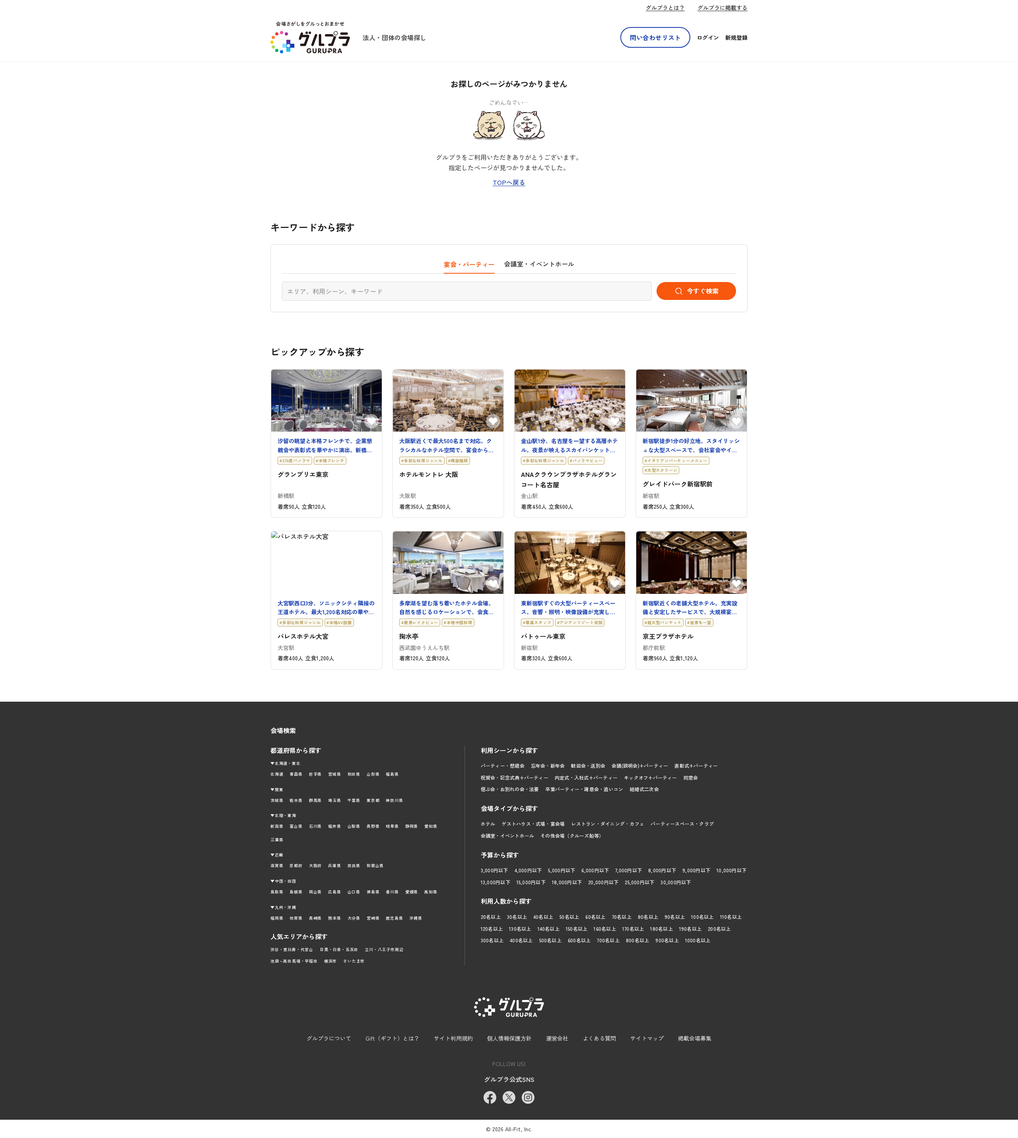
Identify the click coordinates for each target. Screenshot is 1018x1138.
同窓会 (691, 777)
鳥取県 (276, 892)
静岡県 (411, 826)
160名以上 (605, 928)
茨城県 (276, 800)
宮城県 (334, 774)
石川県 (315, 826)
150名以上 (576, 928)
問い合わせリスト (655, 37)
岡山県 (315, 892)
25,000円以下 (639, 882)
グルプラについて (329, 1038)
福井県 (334, 826)
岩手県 (315, 774)
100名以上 (702, 916)
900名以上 (666, 940)
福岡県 (276, 918)
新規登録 (736, 37)
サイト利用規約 (453, 1038)
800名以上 (637, 940)
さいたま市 (354, 961)
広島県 (334, 892)
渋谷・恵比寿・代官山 (291, 949)
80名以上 (648, 916)
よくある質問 (599, 1038)
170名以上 (633, 928)
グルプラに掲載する (722, 8)
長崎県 (315, 918)
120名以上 (492, 928)
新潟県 (276, 826)
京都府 (295, 865)
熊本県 (334, 918)
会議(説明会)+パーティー (640, 765)
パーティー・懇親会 (503, 765)
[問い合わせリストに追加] (371, 421)
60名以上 (595, 916)
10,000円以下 (731, 870)
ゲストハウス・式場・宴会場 (533, 823)
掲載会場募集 (694, 1038)
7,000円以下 (628, 870)
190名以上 (690, 928)
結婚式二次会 (644, 789)
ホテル (488, 823)
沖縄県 (416, 918)
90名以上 (674, 916)
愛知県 (430, 826)
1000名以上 (698, 940)
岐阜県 (392, 826)
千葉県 (354, 800)
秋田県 (354, 774)
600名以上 (579, 940)
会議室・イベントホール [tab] (539, 263)
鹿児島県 (394, 918)
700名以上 (608, 940)
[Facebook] (490, 1097)
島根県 (295, 892)
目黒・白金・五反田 (339, 949)
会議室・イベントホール (507, 835)
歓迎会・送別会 (588, 765)
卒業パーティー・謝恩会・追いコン (584, 789)
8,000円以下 (662, 870)
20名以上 (491, 916)
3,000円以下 (494, 870)
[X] (509, 1097)
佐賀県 (295, 918)
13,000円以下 (495, 882)
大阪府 (315, 865)
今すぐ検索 (703, 291)
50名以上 (569, 916)
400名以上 (521, 940)
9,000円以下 (696, 870)
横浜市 (330, 961)
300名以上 (492, 940)
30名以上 (517, 916)
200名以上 (719, 928)
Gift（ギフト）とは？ (392, 1038)
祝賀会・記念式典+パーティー (514, 777)
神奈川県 (394, 800)
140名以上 (549, 928)
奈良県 (354, 865)
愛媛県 (411, 892)
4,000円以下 (528, 870)
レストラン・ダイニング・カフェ (607, 823)
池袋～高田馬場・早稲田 (294, 961)
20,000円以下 (603, 882)
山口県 (354, 892)
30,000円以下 (676, 882)
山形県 (373, 774)
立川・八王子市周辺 (384, 949)
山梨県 (354, 826)
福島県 (392, 774)
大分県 (354, 918)
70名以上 (621, 916)
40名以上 (543, 916)
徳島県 (373, 892)
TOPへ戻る (509, 182)
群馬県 (315, 800)
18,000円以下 (567, 882)
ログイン (708, 37)
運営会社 (557, 1038)
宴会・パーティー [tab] (469, 264)
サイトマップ (647, 1038)
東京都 (373, 800)
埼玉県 (334, 800)
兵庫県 (334, 865)
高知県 (430, 892)
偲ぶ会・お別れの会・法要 (510, 789)
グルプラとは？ (665, 8)
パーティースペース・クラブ (682, 823)
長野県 (373, 826)
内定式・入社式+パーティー (586, 777)
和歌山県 (375, 865)
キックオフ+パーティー (650, 777)
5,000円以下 (561, 870)
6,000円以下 (595, 870)
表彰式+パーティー (696, 765)
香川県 (392, 892)
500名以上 (550, 940)
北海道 (276, 774)
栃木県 (295, 800)
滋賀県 (276, 865)
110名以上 (731, 916)
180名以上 (661, 928)
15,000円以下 (531, 882)
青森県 (295, 774)
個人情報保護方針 (509, 1038)
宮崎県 (373, 918)
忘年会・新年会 (548, 765)
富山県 (295, 826)
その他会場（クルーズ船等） (572, 835)
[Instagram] (528, 1097)
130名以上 (520, 928)
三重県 (276, 839)
